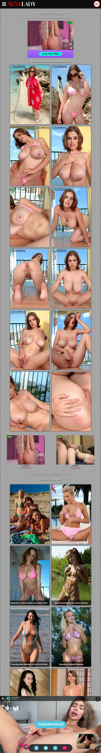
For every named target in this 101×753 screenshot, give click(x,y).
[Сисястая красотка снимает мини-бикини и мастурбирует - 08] (71, 278)
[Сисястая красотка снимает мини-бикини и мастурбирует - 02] (71, 94)
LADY (22, 4)
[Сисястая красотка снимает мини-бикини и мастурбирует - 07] (30, 278)
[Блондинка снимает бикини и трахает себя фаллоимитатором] (71, 514)
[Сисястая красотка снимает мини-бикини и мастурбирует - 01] (30, 94)
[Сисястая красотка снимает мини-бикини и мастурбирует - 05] (30, 217)
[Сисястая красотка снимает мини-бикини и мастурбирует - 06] (71, 217)
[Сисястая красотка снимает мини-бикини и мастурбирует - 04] (71, 156)
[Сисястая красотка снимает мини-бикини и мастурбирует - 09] (30, 340)
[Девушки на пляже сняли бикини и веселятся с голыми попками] (30, 514)
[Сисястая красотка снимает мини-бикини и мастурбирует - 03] (30, 156)
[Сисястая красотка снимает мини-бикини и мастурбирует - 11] (30, 401)
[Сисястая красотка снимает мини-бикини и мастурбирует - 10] (71, 340)
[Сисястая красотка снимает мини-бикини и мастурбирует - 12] (71, 401)
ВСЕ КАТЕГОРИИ (44, 13)
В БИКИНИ (60, 13)
